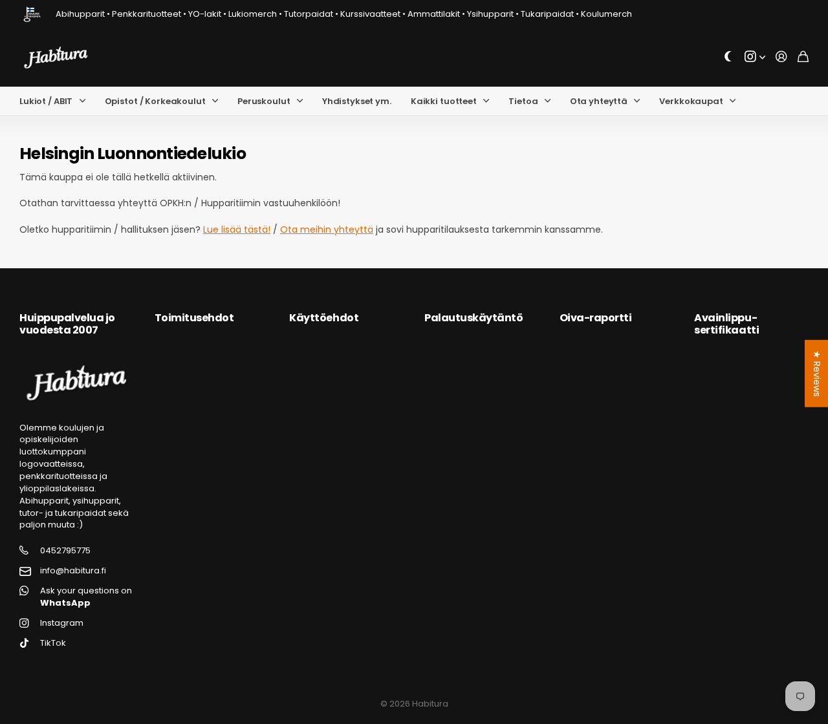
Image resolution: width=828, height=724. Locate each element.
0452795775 (65, 551)
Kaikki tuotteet (444, 101)
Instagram (61, 623)
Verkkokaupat (691, 101)
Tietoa (523, 101)
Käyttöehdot (323, 317)
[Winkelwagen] (803, 57)
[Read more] (755, 57)
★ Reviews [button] (817, 373)
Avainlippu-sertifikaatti (726, 323)
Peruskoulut (263, 101)
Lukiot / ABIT (45, 101)
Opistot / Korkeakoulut (155, 101)
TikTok (53, 643)
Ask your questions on (86, 597)
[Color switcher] (728, 57)
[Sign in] (781, 57)
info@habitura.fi (73, 571)
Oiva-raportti (596, 317)
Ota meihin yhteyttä (326, 229)
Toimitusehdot (194, 317)
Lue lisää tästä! (236, 229)
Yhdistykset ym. (356, 101)
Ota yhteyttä (598, 101)
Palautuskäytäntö (473, 317)
